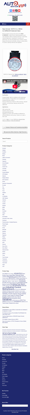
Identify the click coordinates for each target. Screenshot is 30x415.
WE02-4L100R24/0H (19, 74)
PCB (3, 214)
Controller (4, 168)
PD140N (23, 340)
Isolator (3, 203)
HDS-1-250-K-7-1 (15, 281)
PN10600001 (11, 341)
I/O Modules (4, 196)
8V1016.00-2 (14, 329)
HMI (3, 194)
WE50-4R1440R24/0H (15, 120)
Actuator (4, 148)
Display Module (5, 177)
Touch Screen (5, 257)
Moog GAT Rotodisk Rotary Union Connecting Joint (14, 338)
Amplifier (4, 152)
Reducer (4, 233)
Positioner (4, 220)
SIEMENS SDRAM (17, 344)
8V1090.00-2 (9, 331)
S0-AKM (6, 344)
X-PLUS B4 (10, 347)
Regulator (4, 235)
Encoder (4, 185)
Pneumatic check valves (7, 218)
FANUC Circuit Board (20, 278)
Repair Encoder (23, 341)
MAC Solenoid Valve (17, 289)
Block (3, 155)
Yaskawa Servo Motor (14, 303)
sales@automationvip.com (15, 12)
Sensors (4, 244)
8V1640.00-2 (18, 331)
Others (3, 213)
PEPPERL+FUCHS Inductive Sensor (11, 293)
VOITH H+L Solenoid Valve (19, 119)
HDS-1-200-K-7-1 (8, 281)
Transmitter (4, 262)
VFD (3, 266)
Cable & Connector (6, 157)
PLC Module (4, 216)
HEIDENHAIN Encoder (23, 337)
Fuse (3, 190)
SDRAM (9, 344)
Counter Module (5, 172)
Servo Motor (4, 248)
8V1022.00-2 (23, 329)
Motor (3, 209)
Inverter (4, 201)
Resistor (4, 238)
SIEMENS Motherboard (16, 300)
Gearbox (4, 192)
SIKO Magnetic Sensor (10, 301)
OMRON (10, 292)
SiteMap (3, 393)
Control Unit (4, 166)
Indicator (4, 200)
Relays (3, 236)
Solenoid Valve (5, 249)
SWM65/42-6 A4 (24, 301)
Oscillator (4, 211)
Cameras (4, 159)
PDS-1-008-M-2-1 (22, 292)
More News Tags (15, 349)
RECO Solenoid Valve (16, 341)
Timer (3, 255)
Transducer (4, 259)
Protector (4, 225)
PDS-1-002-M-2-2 (15, 292)
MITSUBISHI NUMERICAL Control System (18, 290)
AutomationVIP (9, 333)
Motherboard (5, 292)
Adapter (4, 150)
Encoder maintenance (11, 335)
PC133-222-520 (16, 340)
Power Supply (5, 224)
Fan (3, 187)
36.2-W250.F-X (5, 273)
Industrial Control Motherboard (11, 288)
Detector (4, 176)
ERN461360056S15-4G (10, 337)
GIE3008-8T (9, 279)
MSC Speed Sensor (9, 340)
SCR (3, 242)
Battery (3, 153)
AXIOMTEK (4, 276)
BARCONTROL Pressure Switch (14, 276)
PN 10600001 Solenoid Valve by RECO (10, 319)
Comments (5, 397)
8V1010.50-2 (9, 329)
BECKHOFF (12, 278)
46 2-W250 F (11, 273)
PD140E (20, 340)
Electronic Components (7, 183)
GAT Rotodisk (16, 337)
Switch (3, 253)
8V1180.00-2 (14, 331)
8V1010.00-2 (4, 329)
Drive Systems (5, 179)
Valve (3, 264)
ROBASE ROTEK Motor (12, 297)
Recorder (4, 229)
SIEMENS (7, 299)
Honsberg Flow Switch (17, 284)
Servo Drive (4, 246)
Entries (4, 395)
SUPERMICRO (17, 301)
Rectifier (4, 231)
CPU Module (5, 174)
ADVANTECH (18, 273)
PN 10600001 (6, 341)
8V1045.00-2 (4, 331)
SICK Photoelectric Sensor (15, 298)
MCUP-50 (4, 338)
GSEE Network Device (15, 279)
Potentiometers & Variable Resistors (9, 222)
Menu (5, 24)
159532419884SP (24, 331)
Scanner (4, 240)
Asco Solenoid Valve (18, 275)
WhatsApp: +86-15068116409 (15, 15)
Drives (3, 181)
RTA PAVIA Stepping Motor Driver (8, 342)
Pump (3, 227)
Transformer (4, 261)
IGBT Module (5, 198)
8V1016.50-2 (18, 329)
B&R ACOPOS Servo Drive (20, 334)
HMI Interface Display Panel (12, 282)
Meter (3, 207)
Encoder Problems (18, 335)
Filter (3, 188)
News (8, 119)
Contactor (4, 165)
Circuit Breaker (5, 163)
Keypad (4, 205)
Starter (3, 251)
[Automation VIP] (15, 4)
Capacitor (4, 161)
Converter (4, 170)
